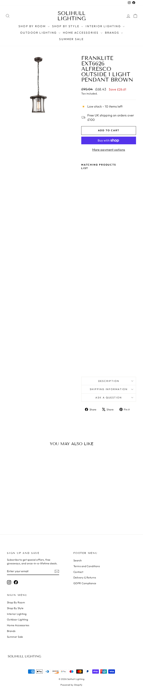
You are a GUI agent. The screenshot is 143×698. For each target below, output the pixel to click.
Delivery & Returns (84, 577)
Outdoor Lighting (39, 32)
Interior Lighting (104, 26)
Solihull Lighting (71, 16)
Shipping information (109, 389)
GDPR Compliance (84, 583)
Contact (78, 572)
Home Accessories (81, 32)
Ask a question (108, 397)
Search (77, 560)
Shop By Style (66, 26)
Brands (112, 32)
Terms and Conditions (86, 566)
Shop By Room (32, 26)
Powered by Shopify (71, 684)
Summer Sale (71, 39)
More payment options (108, 150)
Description (108, 381)
